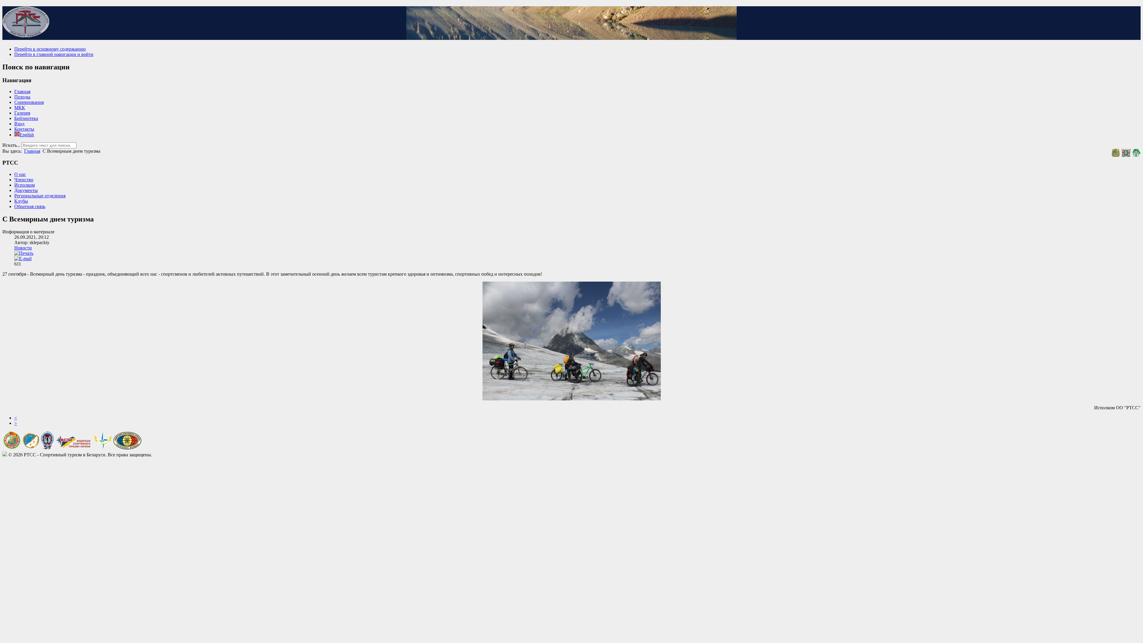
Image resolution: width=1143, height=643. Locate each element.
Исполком (24, 185)
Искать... (11, 145)
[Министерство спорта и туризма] (12, 447)
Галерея (22, 113)
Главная (22, 91)
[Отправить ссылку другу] (23, 258)
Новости (23, 247)
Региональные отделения (39, 195)
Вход (19, 123)
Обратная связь (29, 206)
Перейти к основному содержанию (50, 48)
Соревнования (29, 102)
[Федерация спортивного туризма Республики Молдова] (127, 447)
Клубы (21, 201)
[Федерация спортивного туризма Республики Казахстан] (103, 447)
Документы (26, 190)
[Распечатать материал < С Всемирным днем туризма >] (23, 253)
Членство (23, 179)
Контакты (24, 129)
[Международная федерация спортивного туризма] (31, 447)
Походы (22, 96)
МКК (19, 107)
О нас (20, 174)
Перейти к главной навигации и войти (53, 54)
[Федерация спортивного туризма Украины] (74, 447)
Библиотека (26, 118)
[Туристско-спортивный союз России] (47, 447)
